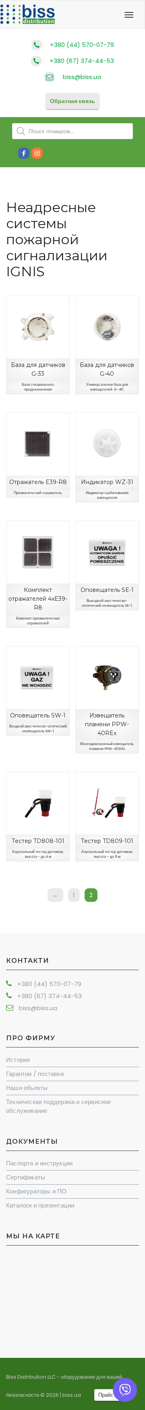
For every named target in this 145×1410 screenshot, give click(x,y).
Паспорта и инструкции (39, 1163)
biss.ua (71, 1395)
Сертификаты (25, 1177)
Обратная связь (72, 101)
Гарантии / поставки (35, 1074)
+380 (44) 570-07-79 (82, 45)
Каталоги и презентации (40, 1205)
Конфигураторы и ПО (36, 1191)
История (18, 1059)
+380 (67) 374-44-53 (82, 61)
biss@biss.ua (82, 77)
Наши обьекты (27, 1088)
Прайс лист (112, 1395)
